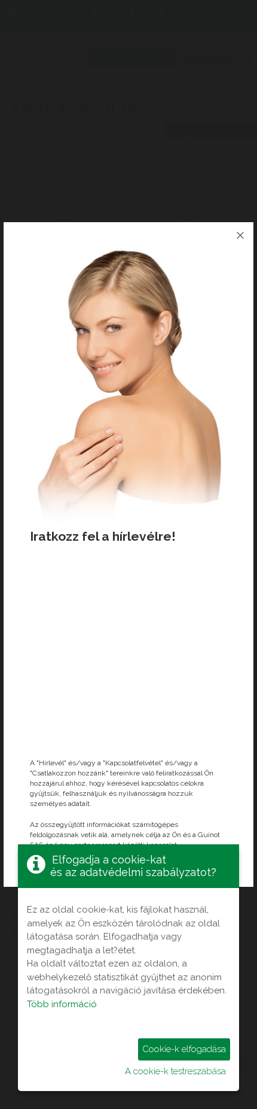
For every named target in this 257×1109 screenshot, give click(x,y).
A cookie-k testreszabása (175, 1071)
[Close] (240, 235)
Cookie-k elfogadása (184, 1049)
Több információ (62, 1004)
